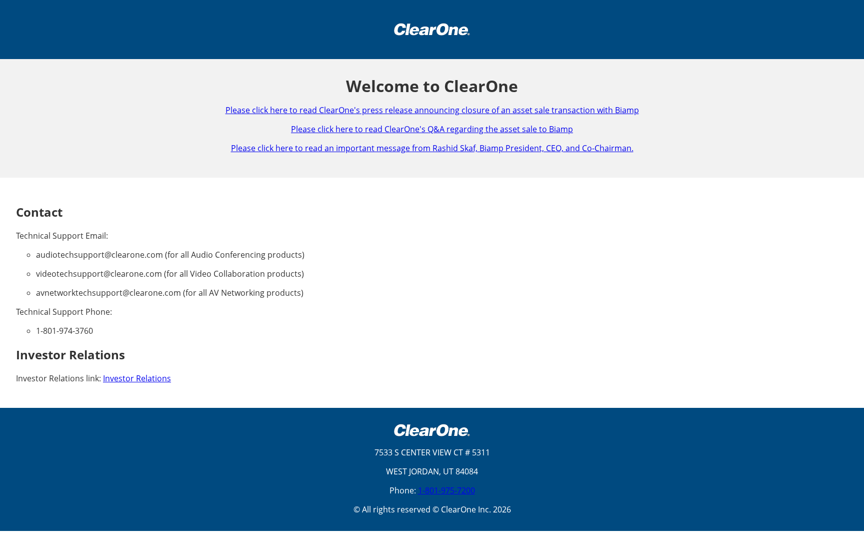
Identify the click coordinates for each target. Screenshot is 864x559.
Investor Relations (137, 378)
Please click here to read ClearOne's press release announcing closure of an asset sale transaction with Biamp (432, 110)
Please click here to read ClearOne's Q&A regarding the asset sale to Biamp (432, 129)
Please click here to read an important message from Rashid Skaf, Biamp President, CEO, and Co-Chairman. (432, 148)
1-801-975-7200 (446, 490)
